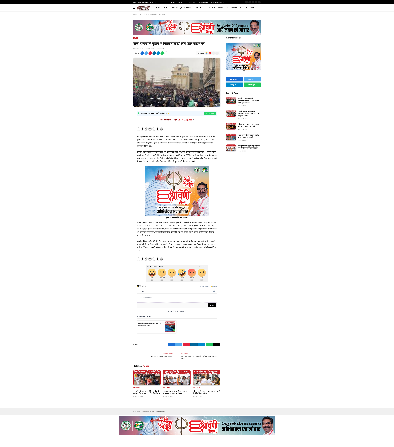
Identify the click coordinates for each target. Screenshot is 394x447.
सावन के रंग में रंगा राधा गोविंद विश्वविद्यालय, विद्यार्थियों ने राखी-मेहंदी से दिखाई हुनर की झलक (248, 100)
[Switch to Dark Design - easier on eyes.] (256, 8)
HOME (158, 8)
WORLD (175, 8)
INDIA (166, 8)
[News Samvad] (143, 7)
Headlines (136, 388)
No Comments (151, 48)
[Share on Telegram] (158, 53)
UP (205, 8)
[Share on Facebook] (142, 53)
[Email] (126, 146)
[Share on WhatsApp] (162, 53)
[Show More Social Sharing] (166, 53)
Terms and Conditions (217, 2)
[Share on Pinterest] (150, 53)
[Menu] (134, 8)
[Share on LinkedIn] (154, 53)
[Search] (259, 8)
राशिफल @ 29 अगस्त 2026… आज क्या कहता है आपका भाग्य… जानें (248, 125)
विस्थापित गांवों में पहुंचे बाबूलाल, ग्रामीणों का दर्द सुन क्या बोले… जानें (248, 136)
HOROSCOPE (223, 8)
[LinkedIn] (126, 126)
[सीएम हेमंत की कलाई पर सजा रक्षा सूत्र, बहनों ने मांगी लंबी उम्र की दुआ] (206, 377)
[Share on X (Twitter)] (146, 53)
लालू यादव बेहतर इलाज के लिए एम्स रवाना (162, 356)
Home (135, 14)
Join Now (211, 113)
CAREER (234, 8)
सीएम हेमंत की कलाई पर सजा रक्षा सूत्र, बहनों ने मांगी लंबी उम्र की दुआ (206, 392)
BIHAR (197, 8)
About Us (173, 2)
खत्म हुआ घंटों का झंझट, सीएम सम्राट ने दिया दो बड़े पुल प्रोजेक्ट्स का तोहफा (176, 392)
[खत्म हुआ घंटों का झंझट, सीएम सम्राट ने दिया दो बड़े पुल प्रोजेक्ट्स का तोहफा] (176, 377)
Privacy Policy (192, 2)
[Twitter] (126, 122)
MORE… (253, 8)
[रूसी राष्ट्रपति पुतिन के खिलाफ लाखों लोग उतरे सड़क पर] (176, 82)
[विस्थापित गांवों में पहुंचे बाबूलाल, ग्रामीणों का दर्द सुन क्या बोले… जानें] (231, 137)
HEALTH (243, 8)
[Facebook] (126, 117)
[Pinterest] (126, 131)
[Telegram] (126, 136)
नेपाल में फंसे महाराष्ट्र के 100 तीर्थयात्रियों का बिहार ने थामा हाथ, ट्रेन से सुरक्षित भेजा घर (146, 392)
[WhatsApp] (126, 141)
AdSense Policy (203, 2)
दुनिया (135, 38)
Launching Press (160, 412)
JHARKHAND (185, 8)
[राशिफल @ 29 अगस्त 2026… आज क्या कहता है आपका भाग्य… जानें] (231, 126)
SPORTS (212, 8)
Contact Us (181, 2)
